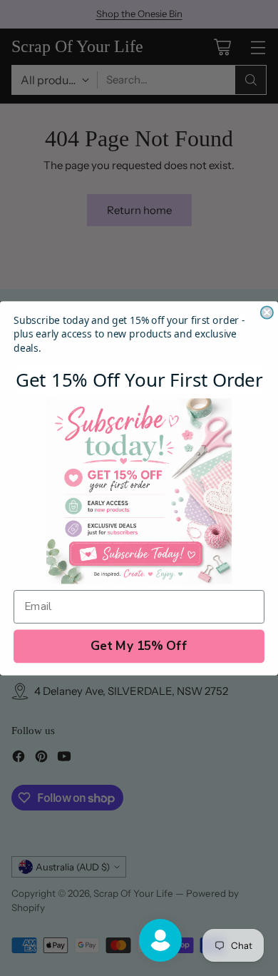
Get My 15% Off (139, 645)
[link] (139, 491)
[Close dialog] (267, 312)
